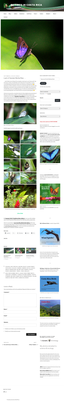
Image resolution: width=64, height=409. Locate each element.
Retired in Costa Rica (26, 5)
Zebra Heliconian (24, 277)
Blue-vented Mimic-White (12, 273)
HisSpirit (48, 13)
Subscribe (43, 83)
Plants (7, 271)
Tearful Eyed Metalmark (24, 274)
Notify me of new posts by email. (12, 331)
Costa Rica (8, 268)
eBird (41, 366)
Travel (35, 13)
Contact (5, 17)
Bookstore (22, 13)
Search (41, 97)
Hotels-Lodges (31, 268)
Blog (10, 13)
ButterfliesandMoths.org (46, 370)
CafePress (29, 13)
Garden (24, 268)
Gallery (15, 13)
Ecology (14, 268)
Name (5, 309)
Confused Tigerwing (11, 274)
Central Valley (22, 266)
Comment (6, 292)
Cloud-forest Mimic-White (27, 273)
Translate (49, 93)
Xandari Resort (28, 276)
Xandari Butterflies (19, 255)
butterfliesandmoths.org (10, 226)
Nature (19, 269)
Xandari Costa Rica (19, 96)
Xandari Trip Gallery (30, 255)
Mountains (13, 269)
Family (41, 13)
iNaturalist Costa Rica (45, 374)
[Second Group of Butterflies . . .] (9, 250)
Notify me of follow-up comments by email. (15, 328)
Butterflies (14, 266)
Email (5, 315)
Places (31, 269)
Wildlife (27, 271)
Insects (8, 269)
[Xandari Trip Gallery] (31, 250)
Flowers (19, 268)
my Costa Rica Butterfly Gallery (22, 223)
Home (5, 13)
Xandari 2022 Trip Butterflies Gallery (15, 218)
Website (6, 322)
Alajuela (8, 266)
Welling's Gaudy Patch (17, 276)
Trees (22, 271)
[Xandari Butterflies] (20, 250)
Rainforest (13, 271)
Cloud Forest (30, 266)
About (54, 13)
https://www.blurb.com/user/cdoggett (47, 126)
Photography (25, 269)
